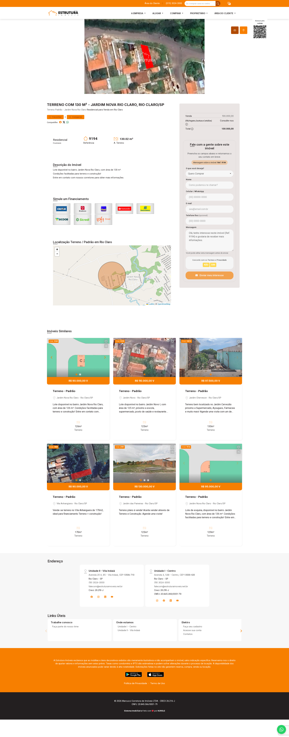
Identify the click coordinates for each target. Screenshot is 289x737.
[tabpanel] (144, 56)
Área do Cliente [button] (224, 13)
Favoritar (57, 117)
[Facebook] (92, 597)
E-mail (189, 203)
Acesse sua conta (192, 630)
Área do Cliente (152, 3)
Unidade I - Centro (127, 626)
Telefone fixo (197, 215)
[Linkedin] (105, 597)
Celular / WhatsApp (195, 191)
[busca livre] (218, 3)
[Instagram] (98, 597)
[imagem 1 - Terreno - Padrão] (78, 357)
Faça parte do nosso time (65, 626)
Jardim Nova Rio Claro (75, 109)
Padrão (58, 109)
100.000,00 (228, 115)
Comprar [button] (175, 13)
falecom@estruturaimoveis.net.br (106, 586)
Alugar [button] (157, 13)
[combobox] (209, 174)
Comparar (77, 117)
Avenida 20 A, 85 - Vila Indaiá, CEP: (111, 575)
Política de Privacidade (135, 683)
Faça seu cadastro (192, 626)
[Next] (104, 357)
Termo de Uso (157, 683)
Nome (188, 179)
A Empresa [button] (137, 13)
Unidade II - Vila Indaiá (129, 630)
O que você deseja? (195, 168)
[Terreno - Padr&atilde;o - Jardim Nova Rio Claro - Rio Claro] (62, 13)
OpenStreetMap (163, 304)
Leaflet (151, 304)
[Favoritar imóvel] (106, 341)
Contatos (188, 634)
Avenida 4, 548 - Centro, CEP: (174, 575)
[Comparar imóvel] (106, 346)
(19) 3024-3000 (96, 582)
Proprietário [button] (198, 13)
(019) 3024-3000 (174, 3)
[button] (229, 3)
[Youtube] (112, 597)
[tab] (235, 30)
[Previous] (51, 357)
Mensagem (191, 227)
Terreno (51, 109)
